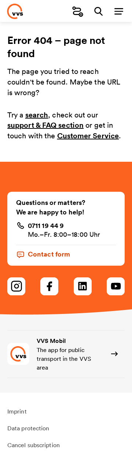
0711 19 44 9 (46, 225)
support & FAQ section (45, 125)
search (36, 115)
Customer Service (88, 136)
